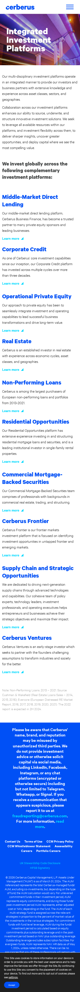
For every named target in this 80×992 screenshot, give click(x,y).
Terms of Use (33, 841)
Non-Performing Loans (31, 382)
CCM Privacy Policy (60, 841)
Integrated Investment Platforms (28, 39)
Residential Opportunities (35, 421)
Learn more (10, 238)
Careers (26, 850)
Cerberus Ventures (27, 637)
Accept (11, 984)
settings (13, 977)
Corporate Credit (24, 249)
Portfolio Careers (48, 850)
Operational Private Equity (36, 296)
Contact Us (12, 841)
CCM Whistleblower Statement (29, 846)
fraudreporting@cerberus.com (39, 815)
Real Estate (16, 341)
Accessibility (64, 846)
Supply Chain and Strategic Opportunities (38, 571)
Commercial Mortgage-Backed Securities (32, 477)
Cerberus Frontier (25, 521)
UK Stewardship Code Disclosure (40, 863)
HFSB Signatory (40, 867)
